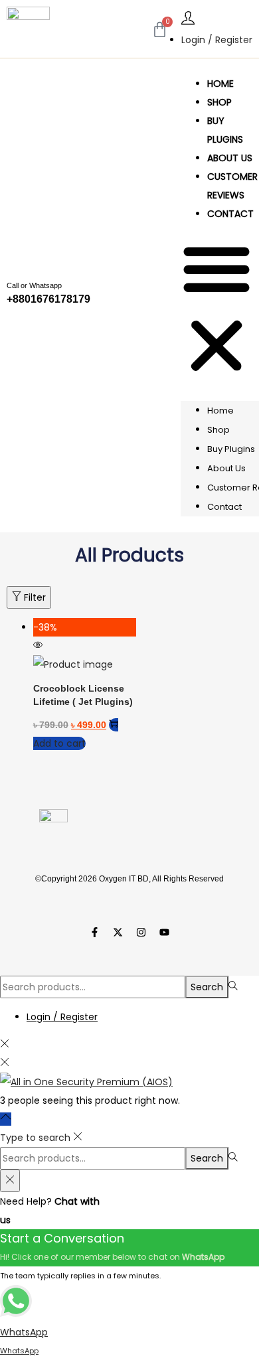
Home (220, 83)
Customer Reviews (232, 186)
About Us (229, 158)
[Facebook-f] (95, 933)
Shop (219, 102)
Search (207, 987)
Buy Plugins (225, 130)
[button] (216, 310)
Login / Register (216, 39)
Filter (35, 597)
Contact (230, 213)
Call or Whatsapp (34, 285)
